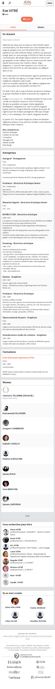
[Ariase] (14, 677)
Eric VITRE (14, 545)
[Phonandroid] (41, 677)
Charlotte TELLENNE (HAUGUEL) (18, 395)
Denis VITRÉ (15, 538)
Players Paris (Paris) (10, 398)
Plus (27, 516)
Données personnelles (12, 648)
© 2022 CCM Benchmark (38, 650)
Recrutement (38, 645)
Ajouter (28, 19)
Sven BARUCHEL (10, 489)
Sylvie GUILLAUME (12, 607)
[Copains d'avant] (14, 672)
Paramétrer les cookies (29, 648)
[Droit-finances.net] (41, 667)
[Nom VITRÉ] (6, 575)
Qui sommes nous (12, 645)
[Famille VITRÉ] (6, 582)
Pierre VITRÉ (15, 529)
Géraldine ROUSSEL (38, 621)
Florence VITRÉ (16, 567)
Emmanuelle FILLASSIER (14, 413)
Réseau (41, 27)
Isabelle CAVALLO (11, 443)
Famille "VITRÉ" (16, 582)
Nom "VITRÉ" (15, 575)
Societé (46, 645)
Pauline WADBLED (37, 608)
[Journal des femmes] (14, 662)
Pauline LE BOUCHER (12, 458)
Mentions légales (44, 648)
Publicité (29, 645)
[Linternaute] (14, 667)
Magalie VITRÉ (16, 560)
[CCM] (41, 662)
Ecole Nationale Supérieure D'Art (19, 357)
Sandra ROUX (9, 474)
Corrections (25, 650)
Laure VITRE (15, 551)
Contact (22, 645)
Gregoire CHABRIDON (13, 428)
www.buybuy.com (16, 99)
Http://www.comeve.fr (11, 40)
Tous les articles (13, 650)
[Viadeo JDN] (41, 672)
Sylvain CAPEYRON (11, 504)
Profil (13, 27)
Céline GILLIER (11, 621)
